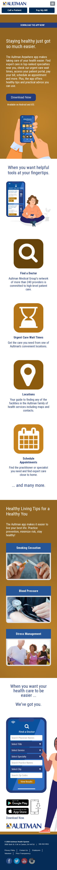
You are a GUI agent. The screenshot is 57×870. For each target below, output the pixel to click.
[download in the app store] (17, 809)
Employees (36, 850)
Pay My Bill (41, 10)
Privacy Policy (10, 850)
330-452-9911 (44, 844)
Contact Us (23, 850)
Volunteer (8, 853)
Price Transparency (23, 853)
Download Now (21, 97)
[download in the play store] (17, 801)
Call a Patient (14, 10)
